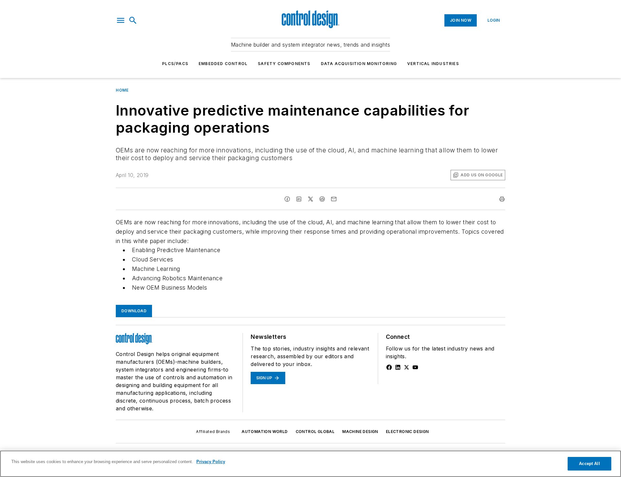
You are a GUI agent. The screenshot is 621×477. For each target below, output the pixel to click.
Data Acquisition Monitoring (359, 63)
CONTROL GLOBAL (315, 431)
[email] (334, 199)
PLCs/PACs (175, 63)
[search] (133, 20)
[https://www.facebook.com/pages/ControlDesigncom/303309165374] (389, 367)
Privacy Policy (210, 461)
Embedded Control (223, 63)
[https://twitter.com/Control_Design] (406, 367)
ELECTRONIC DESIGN (407, 431)
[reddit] (322, 199)
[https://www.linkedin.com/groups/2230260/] (398, 367)
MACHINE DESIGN (360, 431)
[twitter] (310, 199)
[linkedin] (299, 199)
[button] (120, 20)
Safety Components (284, 63)
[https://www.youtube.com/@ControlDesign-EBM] (415, 367)
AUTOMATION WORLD (265, 431)
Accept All (589, 463)
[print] (502, 199)
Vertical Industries (433, 63)
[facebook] (287, 199)
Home (122, 90)
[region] (310, 463)
